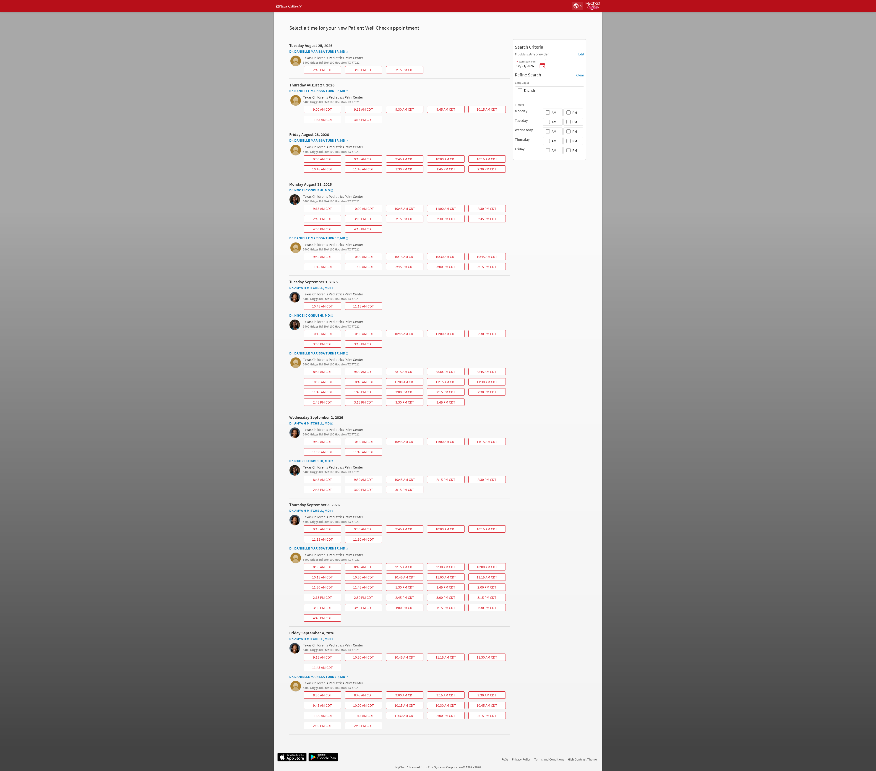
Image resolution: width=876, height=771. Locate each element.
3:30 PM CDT (441, 219)
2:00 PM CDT (400, 393)
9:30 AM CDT (400, 110)
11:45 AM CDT (319, 120)
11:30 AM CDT (360, 267)
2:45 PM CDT (318, 70)
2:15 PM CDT (441, 393)
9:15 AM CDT (359, 110)
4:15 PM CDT (359, 230)
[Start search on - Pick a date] (542, 66)
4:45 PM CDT (318, 619)
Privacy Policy (521, 759)
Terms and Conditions (549, 759)
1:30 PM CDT (400, 170)
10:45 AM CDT (319, 170)
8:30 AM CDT (318, 567)
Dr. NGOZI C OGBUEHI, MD (309, 190)
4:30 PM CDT (483, 608)
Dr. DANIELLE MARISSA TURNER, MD (317, 51)
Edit (581, 54)
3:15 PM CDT (400, 70)
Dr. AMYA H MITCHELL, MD (309, 287)
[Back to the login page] (289, 6)
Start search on (527, 61)
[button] (577, 6)
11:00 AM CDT (442, 209)
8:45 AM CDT (318, 372)
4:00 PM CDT (318, 230)
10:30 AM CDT (442, 257)
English (529, 90)
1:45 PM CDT (441, 170)
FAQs (505, 759)
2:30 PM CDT (483, 170)
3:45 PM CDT (483, 219)
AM (554, 112)
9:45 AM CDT (441, 110)
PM (574, 112)
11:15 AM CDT (319, 267)
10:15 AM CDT (483, 110)
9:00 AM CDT (318, 110)
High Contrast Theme (582, 759)
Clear (580, 75)
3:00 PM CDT (359, 70)
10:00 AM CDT (442, 160)
